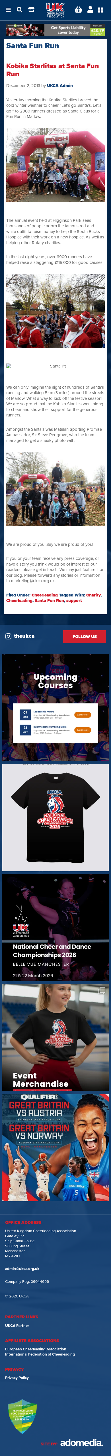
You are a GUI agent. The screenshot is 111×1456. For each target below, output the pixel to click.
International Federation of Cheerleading (40, 1354)
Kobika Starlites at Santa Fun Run (52, 70)
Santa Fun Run (49, 600)
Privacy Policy (17, 1378)
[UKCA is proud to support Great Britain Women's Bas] (55, 1147)
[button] (8, 10)
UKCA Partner (17, 1325)
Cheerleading (45, 595)
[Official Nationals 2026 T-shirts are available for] (55, 817)
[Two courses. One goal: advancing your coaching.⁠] (55, 707)
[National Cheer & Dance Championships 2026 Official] (55, 1037)
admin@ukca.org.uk (22, 1269)
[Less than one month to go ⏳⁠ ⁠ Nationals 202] (55, 927)
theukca (24, 636)
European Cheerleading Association (35, 1349)
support (74, 600)
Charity (93, 595)
